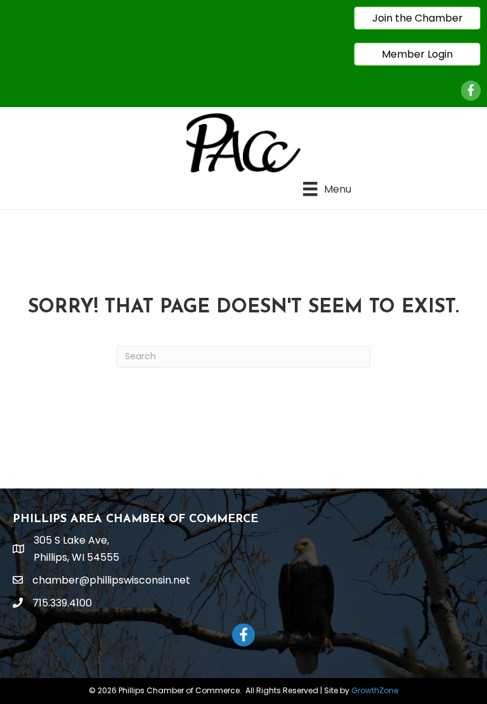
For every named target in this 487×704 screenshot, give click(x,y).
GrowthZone (374, 690)
